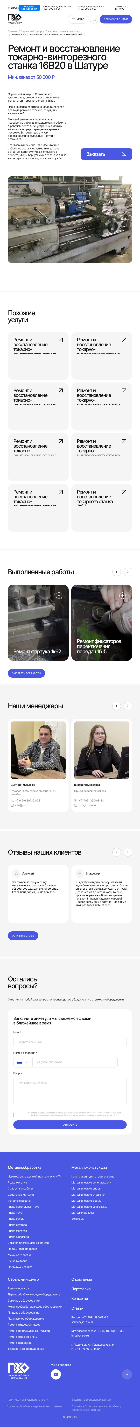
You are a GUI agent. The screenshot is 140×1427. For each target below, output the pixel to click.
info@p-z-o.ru (23, 805)
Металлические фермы (86, 1200)
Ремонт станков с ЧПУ (22, 1336)
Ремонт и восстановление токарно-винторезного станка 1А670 (34, 446)
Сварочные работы (20, 1188)
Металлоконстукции (89, 1167)
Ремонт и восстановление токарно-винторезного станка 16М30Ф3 (98, 344)
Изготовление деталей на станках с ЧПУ (34, 1176)
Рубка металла (17, 1261)
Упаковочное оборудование (26, 1348)
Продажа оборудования (29, 7)
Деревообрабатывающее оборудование (34, 1294)
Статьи (77, 1308)
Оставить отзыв (23, 935)
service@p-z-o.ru (82, 1322)
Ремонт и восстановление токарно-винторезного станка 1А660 (98, 395)
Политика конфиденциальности (27, 1399)
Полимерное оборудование (26, 1318)
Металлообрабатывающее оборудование (35, 1306)
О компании (81, 1279)
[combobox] (23, 1062)
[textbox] (17, 1062)
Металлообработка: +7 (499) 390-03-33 (91, 7)
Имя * (17, 1032)
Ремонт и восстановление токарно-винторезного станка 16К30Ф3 (34, 344)
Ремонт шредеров (19, 1342)
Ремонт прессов (18, 1288)
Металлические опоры (86, 1188)
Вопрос (18, 1073)
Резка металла (17, 1182)
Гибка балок (16, 1218)
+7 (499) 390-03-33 (27, 800)
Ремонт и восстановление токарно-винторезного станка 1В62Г (98, 446)
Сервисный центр (23, 1279)
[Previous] (116, 572)
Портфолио (80, 1289)
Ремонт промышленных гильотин (29, 1330)
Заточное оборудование (23, 1300)
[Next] (128, 572)
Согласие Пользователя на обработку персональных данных (96, 1408)
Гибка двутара (17, 1224)
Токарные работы (19, 1200)
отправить (70, 1124)
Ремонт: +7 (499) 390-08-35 (89, 1317)
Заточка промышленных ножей (28, 1242)
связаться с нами (116, 19)
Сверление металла (21, 1194)
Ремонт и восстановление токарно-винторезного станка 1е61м (34, 496)
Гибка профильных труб (23, 1206)
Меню (80, 19)
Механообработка (19, 1255)
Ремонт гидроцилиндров (24, 1324)
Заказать (95, 154)
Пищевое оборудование (23, 1312)
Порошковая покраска (23, 1248)
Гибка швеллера (18, 1236)
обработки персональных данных (101, 1115)
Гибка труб (15, 1212)
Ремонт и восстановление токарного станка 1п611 (95, 496)
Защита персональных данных (91, 1399)
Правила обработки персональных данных (34, 1406)
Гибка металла (17, 1230)
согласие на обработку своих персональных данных (54, 1113)
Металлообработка (24, 1167)
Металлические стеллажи (88, 1194)
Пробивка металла (20, 1267)
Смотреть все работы (26, 673)
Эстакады (77, 1218)
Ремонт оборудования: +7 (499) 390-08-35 (57, 7)
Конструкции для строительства (92, 1176)
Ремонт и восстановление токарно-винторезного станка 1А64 (34, 395)
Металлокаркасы (82, 1212)
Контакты (79, 1298)
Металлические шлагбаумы (89, 1206)
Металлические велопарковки (91, 1182)
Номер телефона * (25, 1052)
